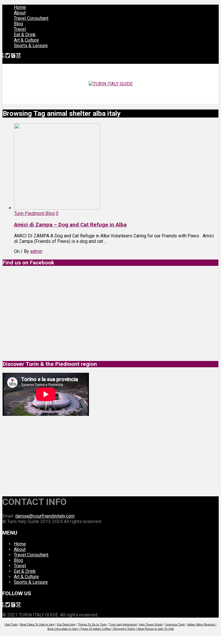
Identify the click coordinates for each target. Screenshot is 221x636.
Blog (18, 23)
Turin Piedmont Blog (34, 213)
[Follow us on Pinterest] (18, 55)
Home (20, 7)
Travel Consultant (31, 18)
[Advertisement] (46, 453)
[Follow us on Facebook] (3, 55)
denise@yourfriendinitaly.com (45, 516)
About (20, 13)
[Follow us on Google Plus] (13, 55)
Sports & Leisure (31, 45)
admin (36, 251)
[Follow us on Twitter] (7, 55)
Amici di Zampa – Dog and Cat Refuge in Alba (70, 225)
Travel (20, 29)
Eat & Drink (25, 34)
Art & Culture (26, 40)
